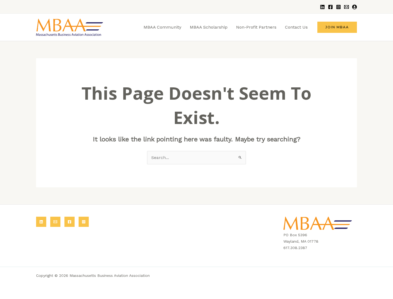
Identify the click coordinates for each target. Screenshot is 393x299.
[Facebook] (330, 7)
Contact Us (296, 27)
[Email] (346, 7)
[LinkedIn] (322, 7)
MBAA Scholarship (209, 27)
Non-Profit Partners (256, 27)
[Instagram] (338, 7)
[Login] (354, 7)
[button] (337, 27)
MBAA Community (162, 27)
